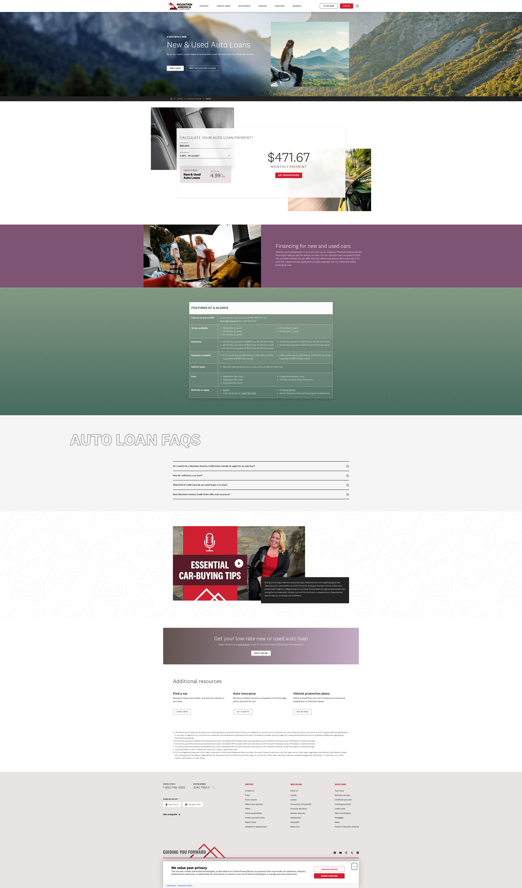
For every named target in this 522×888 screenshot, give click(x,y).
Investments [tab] (244, 6)
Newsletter (294, 822)
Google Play (195, 804)
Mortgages (339, 817)
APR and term (184, 152)
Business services (342, 795)
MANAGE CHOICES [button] (329, 869)
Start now (182, 711)
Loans (180, 99)
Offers (247, 808)
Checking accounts (343, 804)
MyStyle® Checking (229, 321)
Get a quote (243, 711)
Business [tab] (297, 6)
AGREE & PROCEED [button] (329, 876)
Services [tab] (263, 6)
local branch (243, 644)
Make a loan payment (254, 804)
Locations (328, 6)
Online (226, 390)
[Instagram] (346, 853)
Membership (295, 817)
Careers (293, 799)
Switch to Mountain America (347, 826)
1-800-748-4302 (248, 393)
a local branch (289, 390)
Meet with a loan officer (202, 68)
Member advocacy (298, 813)
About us (294, 790)
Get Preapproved (288, 175)
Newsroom (294, 826)
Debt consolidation (343, 813)
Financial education (298, 808)
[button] (354, 866)
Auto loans (339, 790)
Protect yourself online (255, 817)
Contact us (249, 790)
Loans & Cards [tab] (223, 6)
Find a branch (251, 799)
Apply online (261, 653)
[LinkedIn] (357, 853)
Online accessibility (253, 813)
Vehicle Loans (194, 99)
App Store (173, 804)
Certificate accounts (343, 799)
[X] (352, 853)
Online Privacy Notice (184, 885)
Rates (337, 822)
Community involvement (300, 804)
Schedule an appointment (256, 826)
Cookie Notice (171, 885)
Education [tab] (280, 6)
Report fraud (250, 822)
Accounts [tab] (204, 6)
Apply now (175, 68)
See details (303, 711)
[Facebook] (335, 853)
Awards (293, 795)
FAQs (247, 795)
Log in (346, 6)
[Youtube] (340, 853)
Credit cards (340, 808)
